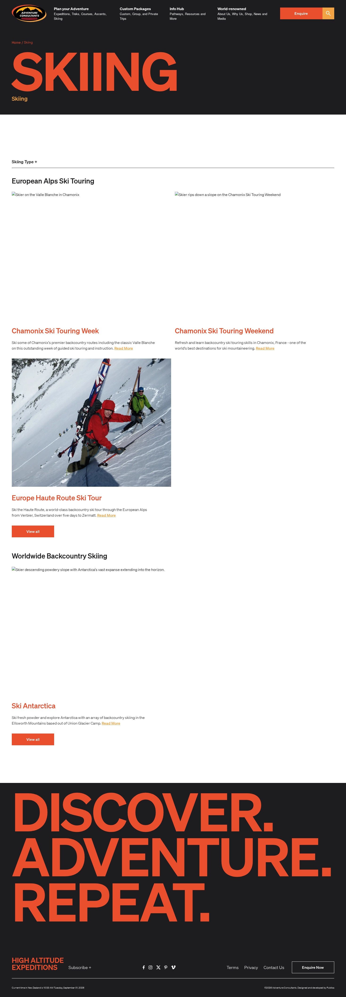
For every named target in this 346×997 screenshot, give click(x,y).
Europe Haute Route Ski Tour (57, 497)
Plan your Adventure (71, 8)
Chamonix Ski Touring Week (55, 330)
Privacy (251, 967)
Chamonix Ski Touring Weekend (224, 330)
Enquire (301, 13)
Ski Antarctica (34, 705)
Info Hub (177, 8)
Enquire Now (313, 967)
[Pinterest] (165, 967)
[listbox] (24, 162)
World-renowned (231, 8)
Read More (123, 348)
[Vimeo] (173, 967)
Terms (233, 967)
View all (33, 531)
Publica (330, 987)
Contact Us (274, 967)
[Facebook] (144, 967)
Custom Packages (135, 8)
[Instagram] (151, 967)
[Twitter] (158, 967)
